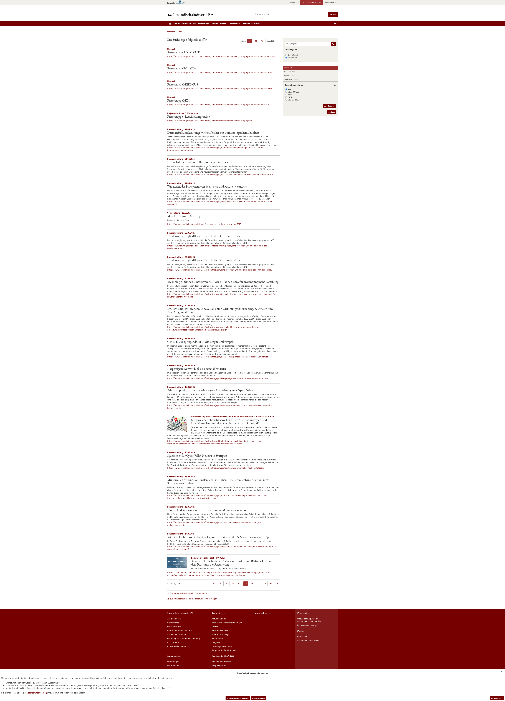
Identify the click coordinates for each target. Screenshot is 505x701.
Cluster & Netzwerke (176, 646)
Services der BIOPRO (251, 23)
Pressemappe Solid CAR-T (183, 52)
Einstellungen (497, 698)
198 (270, 583)
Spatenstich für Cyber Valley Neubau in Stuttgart (197, 456)
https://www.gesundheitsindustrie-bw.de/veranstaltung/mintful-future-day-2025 (204, 224)
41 (239, 583)
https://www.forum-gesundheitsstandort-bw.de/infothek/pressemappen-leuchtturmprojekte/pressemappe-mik (218, 104)
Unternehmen (173, 665)
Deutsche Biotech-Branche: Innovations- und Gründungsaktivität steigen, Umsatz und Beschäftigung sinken (220, 310)
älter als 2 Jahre (294, 100)
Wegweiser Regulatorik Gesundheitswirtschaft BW (309, 620)
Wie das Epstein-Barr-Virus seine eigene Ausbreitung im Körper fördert (210, 390)
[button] (334, 85)
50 (256, 41)
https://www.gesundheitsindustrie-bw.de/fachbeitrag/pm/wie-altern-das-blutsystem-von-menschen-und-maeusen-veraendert (219, 202)
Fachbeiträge (203, 23)
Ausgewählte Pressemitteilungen (227, 622)
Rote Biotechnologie (221, 630)
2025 (290, 97)
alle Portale (292, 58)
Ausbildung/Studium (176, 634)
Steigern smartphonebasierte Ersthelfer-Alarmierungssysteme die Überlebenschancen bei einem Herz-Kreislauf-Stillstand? (230, 422)
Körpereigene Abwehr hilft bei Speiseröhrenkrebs (196, 369)
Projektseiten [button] (329, 2)
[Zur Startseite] (191, 14)
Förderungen (289, 75)
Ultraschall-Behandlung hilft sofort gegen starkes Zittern (201, 162)
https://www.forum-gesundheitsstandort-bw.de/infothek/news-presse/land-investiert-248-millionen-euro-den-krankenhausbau (217, 247)
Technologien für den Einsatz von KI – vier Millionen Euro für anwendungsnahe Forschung (222, 282)
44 (258, 583)
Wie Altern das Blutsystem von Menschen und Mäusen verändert (207, 186)
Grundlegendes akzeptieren (238, 698)
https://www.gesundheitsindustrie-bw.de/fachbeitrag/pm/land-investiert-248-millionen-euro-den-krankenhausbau (219, 269)
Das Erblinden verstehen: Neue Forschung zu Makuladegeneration (207, 510)
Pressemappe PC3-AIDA (182, 68)
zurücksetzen (329, 106)
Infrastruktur (173, 642)
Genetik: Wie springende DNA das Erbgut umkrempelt (200, 342)
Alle (289, 89)
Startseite (171, 32)
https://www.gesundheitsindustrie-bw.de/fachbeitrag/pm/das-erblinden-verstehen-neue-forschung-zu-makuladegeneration (214, 523)
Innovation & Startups (307, 625)
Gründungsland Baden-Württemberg (183, 638)
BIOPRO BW (294, 2)
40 (233, 583)
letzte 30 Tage (293, 92)
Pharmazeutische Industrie (179, 630)
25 (250, 41)
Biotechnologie (174, 622)
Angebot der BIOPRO (221, 661)
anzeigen (331, 112)
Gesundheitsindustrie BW (311, 2)
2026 (290, 94)
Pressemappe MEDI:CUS (182, 84)
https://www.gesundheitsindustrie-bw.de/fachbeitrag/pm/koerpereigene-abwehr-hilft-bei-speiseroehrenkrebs (217, 378)
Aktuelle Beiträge (220, 618)
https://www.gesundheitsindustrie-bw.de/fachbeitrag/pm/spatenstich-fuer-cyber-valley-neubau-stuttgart (215, 468)
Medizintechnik (174, 626)
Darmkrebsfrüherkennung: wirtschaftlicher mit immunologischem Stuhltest (213, 133)
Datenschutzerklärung (37, 692)
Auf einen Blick (174, 618)
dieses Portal (293, 55)
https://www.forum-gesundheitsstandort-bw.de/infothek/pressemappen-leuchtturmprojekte (209, 120)
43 (252, 583)
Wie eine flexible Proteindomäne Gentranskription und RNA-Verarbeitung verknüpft (219, 537)
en (335, 23)
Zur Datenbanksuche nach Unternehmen (188, 593)
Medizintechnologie (220, 634)
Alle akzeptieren (258, 698)
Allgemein (288, 67)
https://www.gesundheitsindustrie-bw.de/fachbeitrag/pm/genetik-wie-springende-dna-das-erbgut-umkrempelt (218, 356)
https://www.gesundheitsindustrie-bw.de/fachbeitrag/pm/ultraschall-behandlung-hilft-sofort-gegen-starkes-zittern (220, 174)
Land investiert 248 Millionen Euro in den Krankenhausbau (203, 236)
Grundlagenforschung (222, 646)
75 (263, 41)
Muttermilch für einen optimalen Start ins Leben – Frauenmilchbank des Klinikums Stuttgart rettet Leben (218, 482)
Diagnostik (217, 642)
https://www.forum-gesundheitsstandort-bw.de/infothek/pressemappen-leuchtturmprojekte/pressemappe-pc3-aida (220, 72)
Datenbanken (235, 23)
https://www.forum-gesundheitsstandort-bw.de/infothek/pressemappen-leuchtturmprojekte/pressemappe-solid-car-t (221, 56)
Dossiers (215, 626)
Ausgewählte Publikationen (224, 650)
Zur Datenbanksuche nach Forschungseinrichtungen (193, 598)
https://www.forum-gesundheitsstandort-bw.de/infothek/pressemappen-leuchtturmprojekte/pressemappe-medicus (220, 88)
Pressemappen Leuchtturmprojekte (188, 116)
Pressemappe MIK (178, 100)
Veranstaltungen (219, 23)
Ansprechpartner (219, 665)
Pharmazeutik (218, 638)
